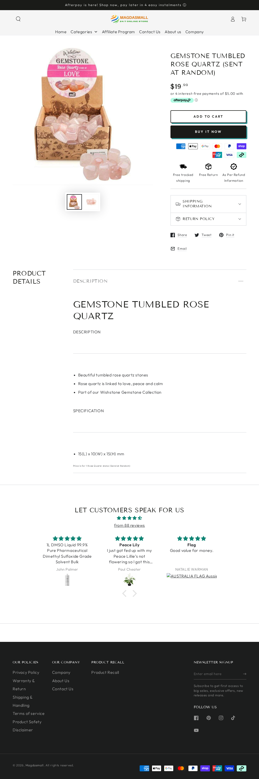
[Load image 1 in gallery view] (74, 202)
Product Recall (105, 672)
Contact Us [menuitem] (150, 31)
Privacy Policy (26, 672)
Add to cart (208, 116)
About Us (61, 680)
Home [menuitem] (61, 31)
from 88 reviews (129, 525)
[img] (129, 518)
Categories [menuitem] (81, 31)
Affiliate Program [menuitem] (118, 31)
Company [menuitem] (194, 31)
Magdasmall (35, 765)
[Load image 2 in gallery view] (91, 202)
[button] (18, 19)
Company (61, 672)
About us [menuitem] (173, 31)
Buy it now (208, 132)
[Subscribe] (244, 673)
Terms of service (29, 713)
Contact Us (63, 688)
